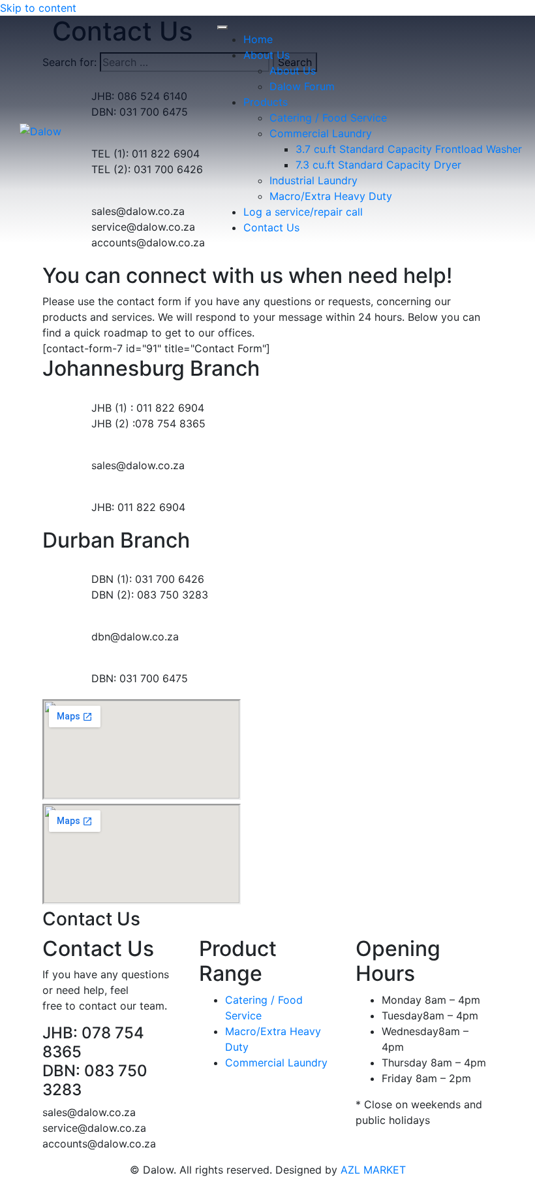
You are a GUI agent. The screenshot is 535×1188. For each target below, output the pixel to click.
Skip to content (38, 7)
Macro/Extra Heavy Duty (330, 196)
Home (258, 39)
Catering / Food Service (328, 117)
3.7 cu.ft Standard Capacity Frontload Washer (409, 149)
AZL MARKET (373, 1169)
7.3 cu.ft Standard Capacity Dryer (378, 164)
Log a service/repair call (303, 211)
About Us (266, 54)
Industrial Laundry (313, 180)
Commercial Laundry (320, 133)
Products (265, 101)
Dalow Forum (302, 86)
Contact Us (271, 227)
